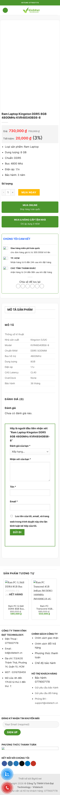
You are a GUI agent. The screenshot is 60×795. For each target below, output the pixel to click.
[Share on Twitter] (27, 286)
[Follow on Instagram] (10, 763)
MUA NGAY (28, 192)
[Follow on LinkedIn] (27, 763)
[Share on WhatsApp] (18, 286)
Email (14, 501)
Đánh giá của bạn (20, 445)
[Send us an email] (21, 763)
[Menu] (5, 10)
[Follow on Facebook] (4, 763)
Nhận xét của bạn (20, 459)
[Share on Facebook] (23, 286)
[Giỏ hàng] (56, 10)
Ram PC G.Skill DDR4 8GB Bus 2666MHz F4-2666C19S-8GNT (16, 607)
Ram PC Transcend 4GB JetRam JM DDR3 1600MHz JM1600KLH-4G (44, 607)
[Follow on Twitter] (16, 763)
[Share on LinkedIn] (42, 286)
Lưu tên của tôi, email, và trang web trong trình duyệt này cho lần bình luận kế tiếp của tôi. (29, 521)
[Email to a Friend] (32, 286)
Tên (13, 486)
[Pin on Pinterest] (37, 286)
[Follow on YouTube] (33, 763)
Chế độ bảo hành (45, 663)
